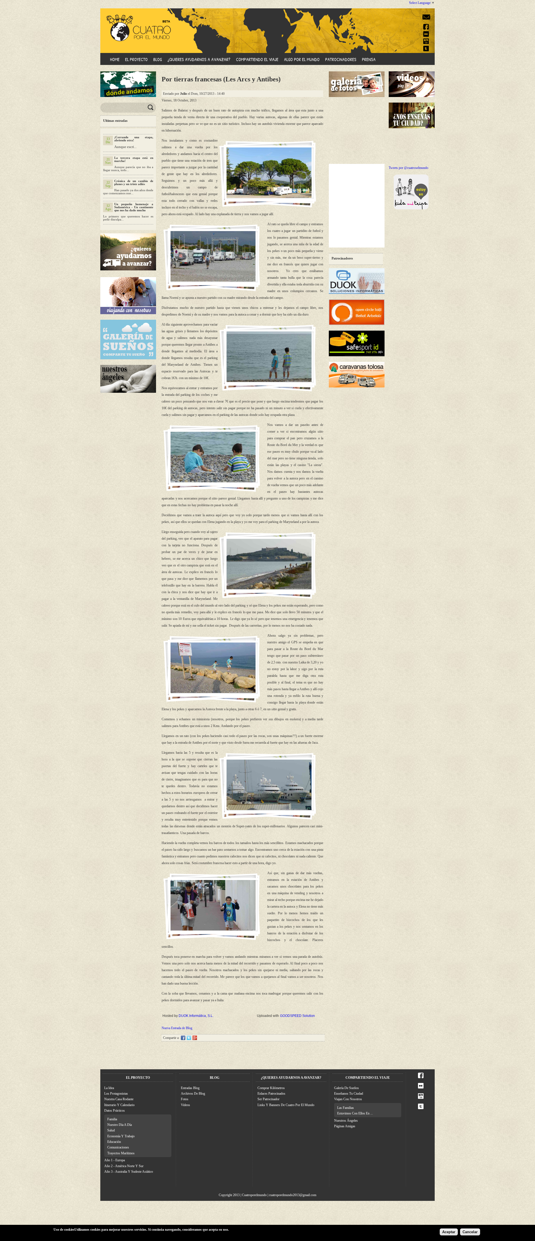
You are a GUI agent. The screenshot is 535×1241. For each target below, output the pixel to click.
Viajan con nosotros (348, 1099)
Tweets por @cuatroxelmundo (408, 168)
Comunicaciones (118, 1147)
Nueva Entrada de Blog (177, 1028)
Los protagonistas (116, 1093)
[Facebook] (426, 28)
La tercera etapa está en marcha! (133, 159)
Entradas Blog (190, 1088)
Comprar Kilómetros (271, 1088)
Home (115, 59)
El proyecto (136, 59)
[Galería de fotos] (357, 96)
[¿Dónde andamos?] (128, 96)
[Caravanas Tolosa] (357, 386)
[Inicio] (134, 23)
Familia (112, 1119)
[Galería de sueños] (128, 358)
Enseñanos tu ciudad (348, 1093)
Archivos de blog (193, 1093)
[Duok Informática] (357, 293)
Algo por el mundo (302, 59)
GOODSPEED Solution (297, 1016)
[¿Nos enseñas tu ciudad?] (416, 127)
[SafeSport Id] (357, 355)
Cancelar (470, 1232)
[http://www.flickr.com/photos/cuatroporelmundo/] (421, 1087)
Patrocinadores (340, 59)
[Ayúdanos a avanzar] (128, 269)
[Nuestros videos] (416, 96)
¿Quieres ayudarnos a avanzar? (198, 59)
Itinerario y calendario (119, 1105)
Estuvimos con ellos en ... (355, 1113)
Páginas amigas (344, 1126)
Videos (185, 1105)
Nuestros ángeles (346, 1121)
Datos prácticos (114, 1110)
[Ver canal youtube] (421, 1098)
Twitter (189, 1038)
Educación (114, 1142)
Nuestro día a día (119, 1125)
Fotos (184, 1099)
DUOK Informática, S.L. (196, 1016)
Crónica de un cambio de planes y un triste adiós (133, 182)
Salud (111, 1130)
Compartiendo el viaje (257, 59)
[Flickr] (426, 35)
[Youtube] (426, 42)
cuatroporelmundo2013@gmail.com (292, 1195)
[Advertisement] (357, 130)
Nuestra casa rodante (118, 1099)
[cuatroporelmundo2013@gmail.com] (426, 20)
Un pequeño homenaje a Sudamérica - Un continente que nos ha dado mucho (133, 207)
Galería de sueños (346, 1088)
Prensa (369, 59)
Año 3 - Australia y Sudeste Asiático (128, 1172)
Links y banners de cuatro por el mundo (285, 1105)
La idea (109, 1088)
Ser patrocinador (268, 1099)
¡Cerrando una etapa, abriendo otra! (133, 138)
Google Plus (195, 1038)
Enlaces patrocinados (271, 1093)
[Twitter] (426, 49)
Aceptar (448, 1232)
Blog (157, 59)
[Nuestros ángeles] (128, 392)
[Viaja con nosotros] (128, 313)
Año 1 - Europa (114, 1160)
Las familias (345, 1108)
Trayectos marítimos (121, 1153)
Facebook (183, 1038)
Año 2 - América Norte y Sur (124, 1166)
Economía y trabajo (121, 1136)
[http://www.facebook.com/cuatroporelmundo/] (421, 1077)
